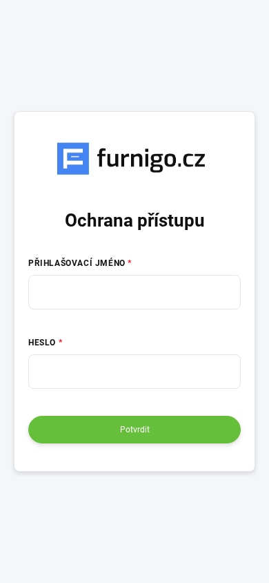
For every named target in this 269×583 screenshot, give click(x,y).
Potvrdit (135, 429)
